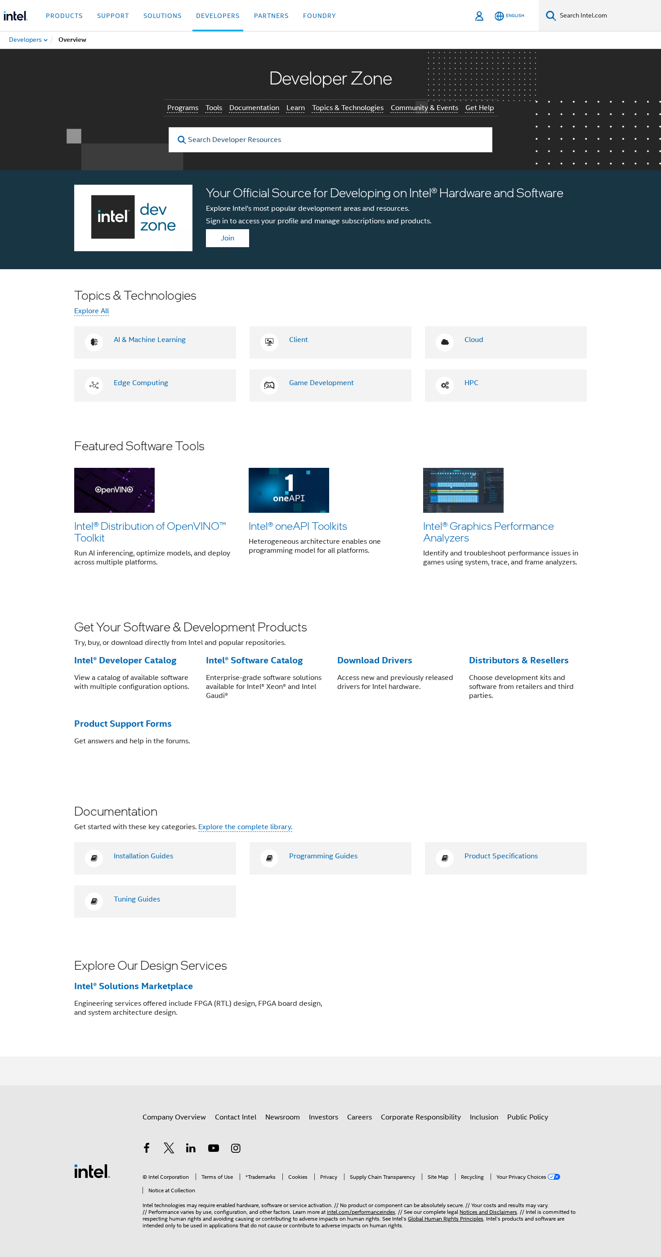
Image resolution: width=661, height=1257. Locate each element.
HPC (471, 382)
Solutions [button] (162, 16)
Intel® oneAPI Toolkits (298, 526)
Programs (182, 107)
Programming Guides (323, 856)
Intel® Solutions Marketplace (133, 986)
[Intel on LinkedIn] (191, 1150)
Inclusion (484, 1117)
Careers (359, 1117)
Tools (213, 107)
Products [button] (64, 16)
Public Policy (527, 1117)
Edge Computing (141, 382)
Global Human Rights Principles (445, 1218)
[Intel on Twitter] (169, 1150)
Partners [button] (271, 16)
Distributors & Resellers (519, 660)
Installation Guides (143, 856)
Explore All (91, 310)
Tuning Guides (137, 899)
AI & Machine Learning (150, 339)
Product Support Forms (123, 723)
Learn (295, 107)
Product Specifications (501, 856)
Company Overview (174, 1117)
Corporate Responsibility (421, 1117)
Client (298, 339)
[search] (182, 140)
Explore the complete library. (245, 826)
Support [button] (113, 16)
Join (227, 238)
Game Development (321, 382)
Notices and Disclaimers (488, 1211)
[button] (330, 509)
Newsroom (282, 1117)
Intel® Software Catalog (254, 660)
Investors (323, 1117)
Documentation (254, 107)
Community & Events (424, 107)
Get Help (479, 107)
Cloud (473, 339)
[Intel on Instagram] (235, 1150)
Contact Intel (235, 1117)
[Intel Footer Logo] (92, 1170)
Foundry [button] (319, 16)
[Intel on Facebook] (146, 1150)
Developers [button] (218, 16)
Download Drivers (374, 660)
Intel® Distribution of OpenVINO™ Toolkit (150, 531)
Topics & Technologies (348, 107)
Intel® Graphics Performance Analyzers (488, 531)
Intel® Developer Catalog (125, 660)
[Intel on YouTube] (213, 1150)
